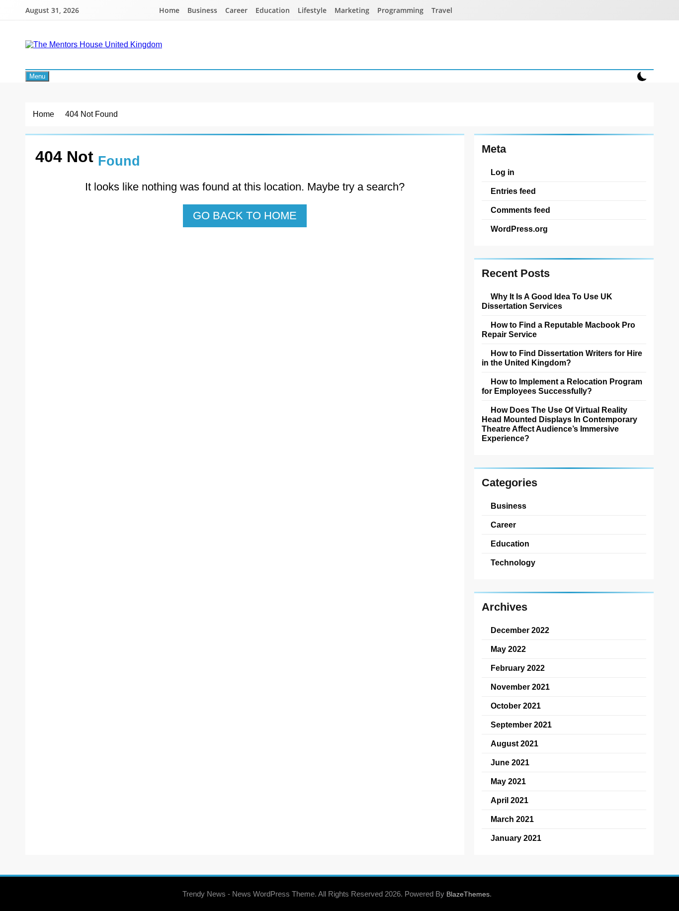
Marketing (352, 10)
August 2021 (514, 743)
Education (272, 10)
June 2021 (510, 762)
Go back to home (245, 215)
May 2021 (508, 781)
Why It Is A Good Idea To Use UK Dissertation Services (547, 301)
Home (169, 10)
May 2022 (508, 648)
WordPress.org (519, 228)
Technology (513, 562)
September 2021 (521, 724)
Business (202, 10)
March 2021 (512, 819)
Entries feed (513, 190)
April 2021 (509, 800)
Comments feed (520, 209)
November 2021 (520, 686)
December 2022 (520, 630)
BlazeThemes (468, 894)
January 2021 (516, 837)
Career (236, 10)
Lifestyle (312, 10)
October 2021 (516, 705)
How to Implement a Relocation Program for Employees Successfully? (562, 386)
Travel (441, 10)
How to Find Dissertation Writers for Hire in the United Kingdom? (562, 358)
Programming (400, 10)
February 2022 (518, 667)
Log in (502, 172)
